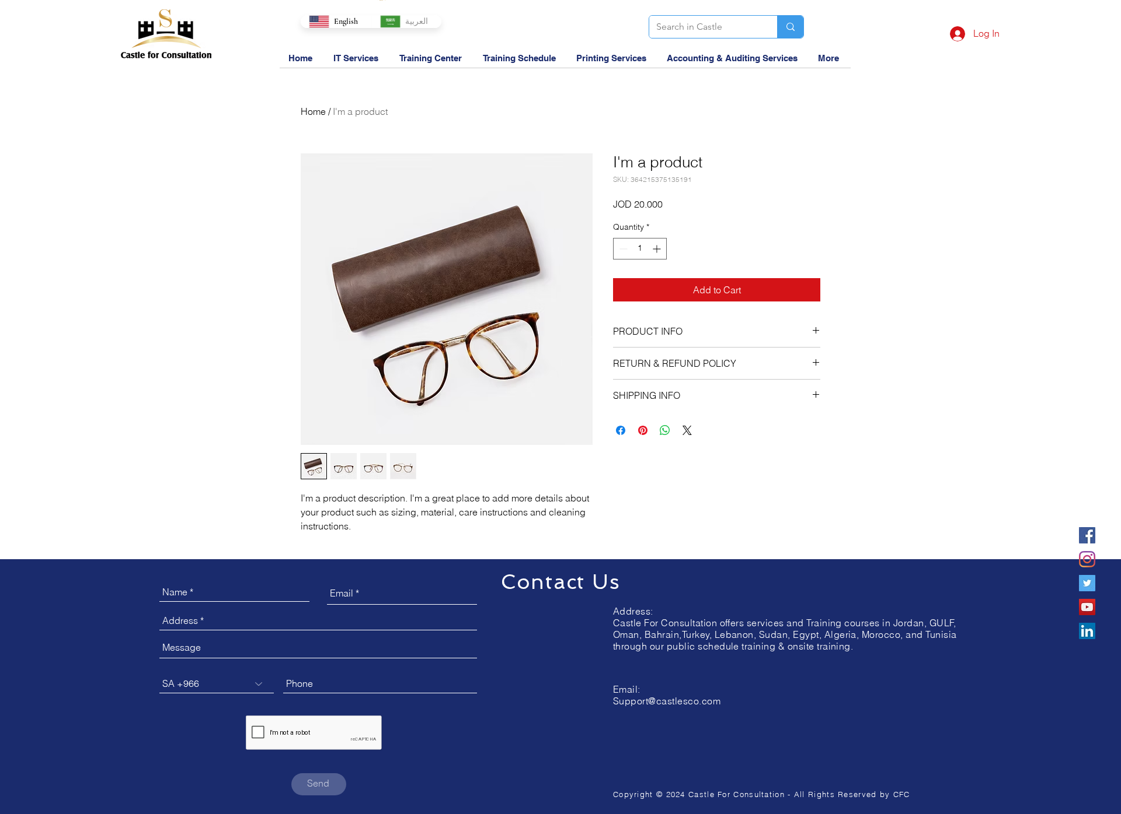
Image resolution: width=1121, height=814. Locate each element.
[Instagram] (1087, 559)
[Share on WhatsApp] (665, 430)
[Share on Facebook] (621, 430)
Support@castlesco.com (666, 701)
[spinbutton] (639, 248)
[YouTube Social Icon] (1087, 607)
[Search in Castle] (790, 27)
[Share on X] (687, 430)
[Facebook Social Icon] (1087, 535)
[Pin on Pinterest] (643, 430)
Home (313, 111)
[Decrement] (622, 248)
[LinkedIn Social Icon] (1087, 631)
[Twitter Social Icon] (1087, 583)
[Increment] (657, 248)
